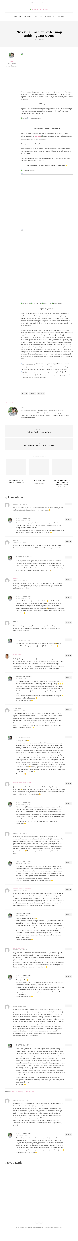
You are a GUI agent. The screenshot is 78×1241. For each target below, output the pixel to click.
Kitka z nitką (17, 654)
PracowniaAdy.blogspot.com (22, 782)
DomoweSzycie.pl (18, 948)
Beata (11, 61)
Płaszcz (32, 393)
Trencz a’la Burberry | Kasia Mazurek (22, 1092)
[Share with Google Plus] (11, 79)
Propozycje (49, 16)
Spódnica (41, 393)
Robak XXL (16, 503)
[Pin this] (11, 82)
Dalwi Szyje (16, 578)
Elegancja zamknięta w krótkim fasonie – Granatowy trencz (62, 482)
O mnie (8, 3)
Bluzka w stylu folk (38, 480)
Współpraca (43, 3)
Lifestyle (60, 16)
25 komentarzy (11, 63)
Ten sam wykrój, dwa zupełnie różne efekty (16, 481)
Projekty (17, 16)
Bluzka (24, 393)
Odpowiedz (68, 503)
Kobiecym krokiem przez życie (22, 889)
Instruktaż (38, 16)
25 (6, 402)
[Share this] (11, 72)
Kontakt (52, 3)
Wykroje (27, 16)
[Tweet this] (11, 75)
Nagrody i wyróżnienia (29, 3)
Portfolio (16, 3)
